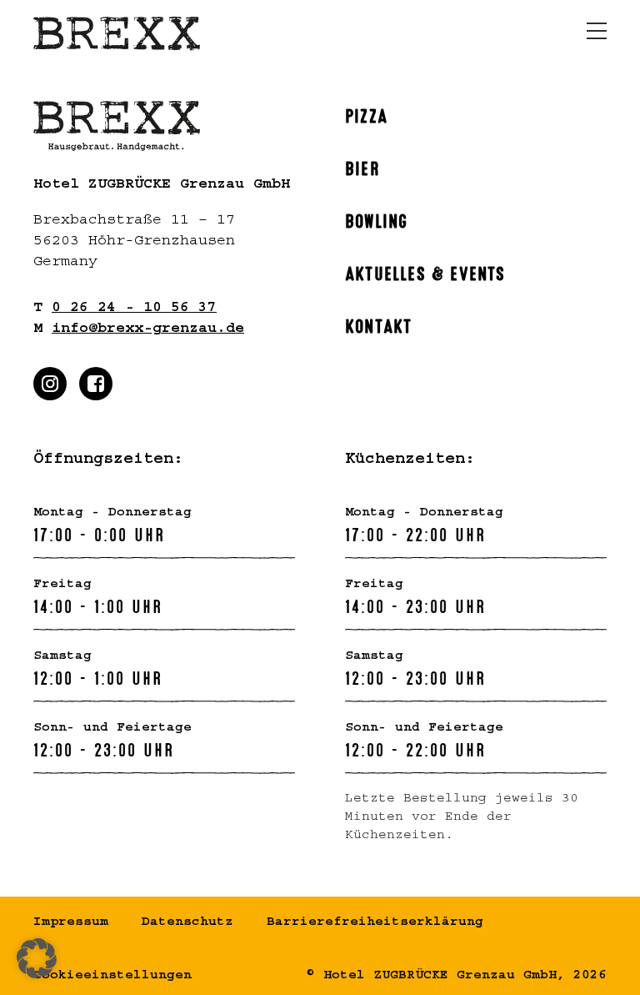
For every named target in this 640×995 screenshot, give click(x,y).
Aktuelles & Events (425, 272)
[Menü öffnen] (597, 31)
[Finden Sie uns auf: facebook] (95, 383)
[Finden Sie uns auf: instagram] (50, 383)
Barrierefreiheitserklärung (375, 923)
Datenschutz (187, 923)
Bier (362, 167)
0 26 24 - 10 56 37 (134, 309)
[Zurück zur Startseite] (116, 34)
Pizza (366, 114)
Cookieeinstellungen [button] (112, 976)
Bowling (376, 219)
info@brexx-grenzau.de (148, 330)
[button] (36, 958)
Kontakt (378, 324)
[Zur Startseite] (164, 126)
